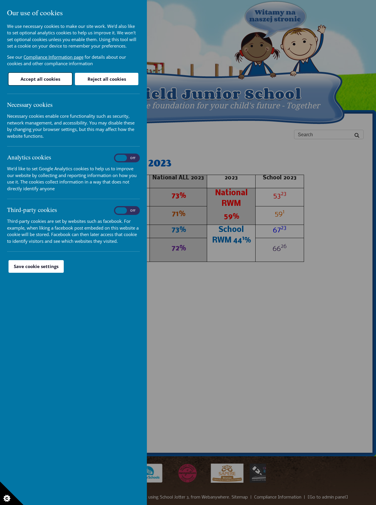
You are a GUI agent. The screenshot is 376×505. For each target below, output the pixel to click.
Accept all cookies (40, 79)
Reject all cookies (107, 79)
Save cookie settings (36, 266)
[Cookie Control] (12, 493)
